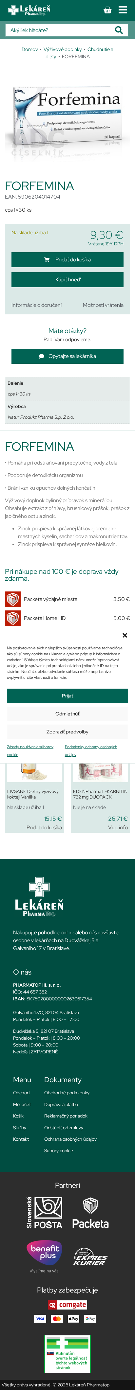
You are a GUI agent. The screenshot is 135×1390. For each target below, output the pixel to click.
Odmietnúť (67, 714)
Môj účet (22, 1104)
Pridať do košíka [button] (44, 827)
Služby (19, 1128)
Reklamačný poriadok (65, 1116)
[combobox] (60, 30)
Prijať (67, 696)
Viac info (118, 827)
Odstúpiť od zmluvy (63, 1128)
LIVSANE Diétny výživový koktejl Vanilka (33, 794)
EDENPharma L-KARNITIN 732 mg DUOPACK (100, 794)
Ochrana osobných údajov (70, 1139)
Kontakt (21, 1139)
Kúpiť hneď (67, 279)
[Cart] (107, 10)
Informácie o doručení (36, 305)
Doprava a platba (61, 1104)
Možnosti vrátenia (103, 305)
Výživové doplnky (63, 49)
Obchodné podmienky (66, 1093)
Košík (18, 1116)
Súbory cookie (58, 1150)
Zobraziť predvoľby (67, 732)
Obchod (21, 1093)
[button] (125, 635)
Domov (30, 49)
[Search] (121, 30)
